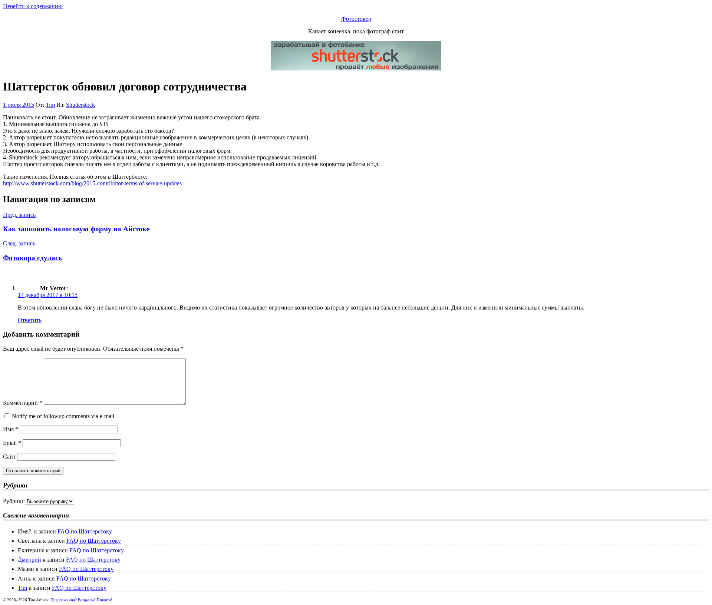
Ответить (30, 320)
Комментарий (22, 403)
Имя (10, 429)
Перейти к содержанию (33, 6)
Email (12, 443)
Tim (50, 105)
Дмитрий (29, 559)
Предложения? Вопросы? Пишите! (81, 600)
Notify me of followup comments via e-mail (63, 416)
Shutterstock (80, 105)
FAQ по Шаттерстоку (84, 531)
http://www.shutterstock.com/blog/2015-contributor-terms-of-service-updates (92, 183)
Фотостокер (356, 19)
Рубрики (14, 501)
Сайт (9, 456)
